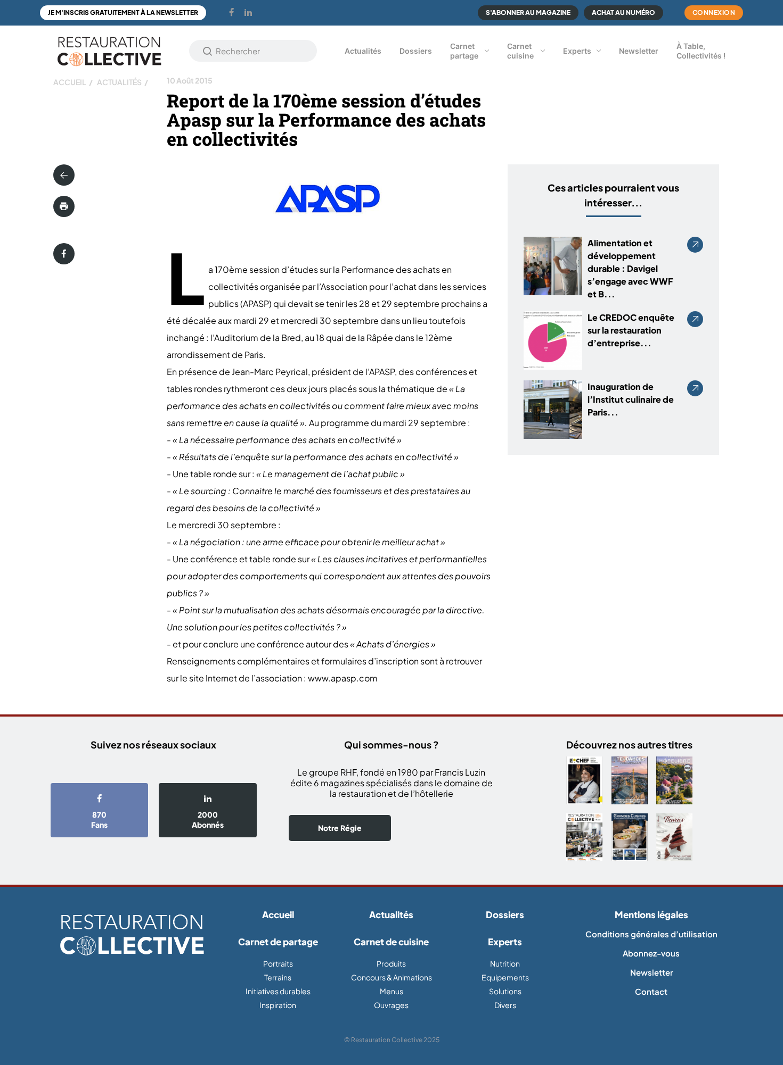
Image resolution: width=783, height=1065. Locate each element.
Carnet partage (464, 50)
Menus (391, 991)
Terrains (277, 977)
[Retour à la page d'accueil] (132, 935)
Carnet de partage (278, 941)
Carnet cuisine (520, 50)
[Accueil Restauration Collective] (109, 51)
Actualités (363, 50)
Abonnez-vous (651, 953)
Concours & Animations (391, 977)
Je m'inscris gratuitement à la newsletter (123, 12)
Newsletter (638, 50)
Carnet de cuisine (391, 941)
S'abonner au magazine (528, 12)
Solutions (505, 991)
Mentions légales (651, 914)
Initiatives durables (278, 991)
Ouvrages (391, 1005)
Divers (505, 1005)
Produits (391, 963)
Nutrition (505, 963)
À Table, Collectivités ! (700, 50)
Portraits (278, 963)
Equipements (505, 977)
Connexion (714, 12)
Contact (651, 991)
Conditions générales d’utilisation (651, 934)
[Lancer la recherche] (207, 51)
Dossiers (415, 50)
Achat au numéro (623, 12)
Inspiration (277, 1005)
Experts (577, 50)
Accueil (69, 82)
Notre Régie (340, 828)
